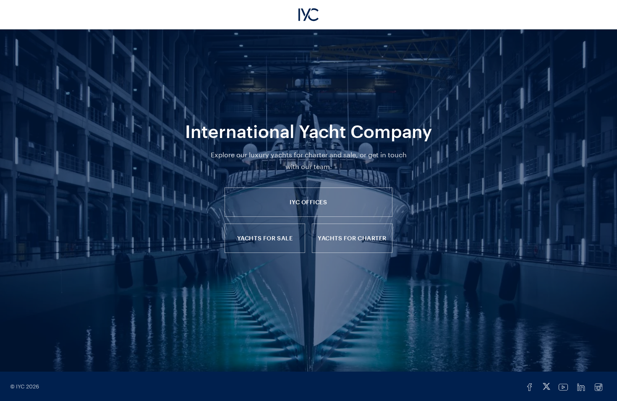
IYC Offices (308, 202)
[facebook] (530, 387)
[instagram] (598, 387)
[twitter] (546, 387)
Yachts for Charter (352, 238)
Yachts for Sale (265, 238)
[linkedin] (581, 387)
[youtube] (563, 387)
